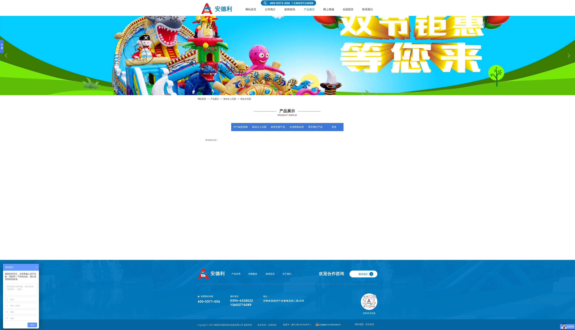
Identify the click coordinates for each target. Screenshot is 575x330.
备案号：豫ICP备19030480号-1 (297, 325)
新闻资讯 (289, 9)
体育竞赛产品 (278, 127)
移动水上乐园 (229, 99)
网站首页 (250, 9)
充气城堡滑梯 (240, 127)
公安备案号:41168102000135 (330, 325)
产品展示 (309, 9)
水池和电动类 (296, 127)
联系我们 (367, 9)
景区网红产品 (315, 127)
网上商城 (328, 9)
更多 (334, 127)
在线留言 (348, 9)
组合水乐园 (245, 99)
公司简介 (270, 9)
